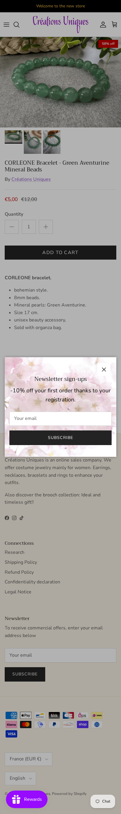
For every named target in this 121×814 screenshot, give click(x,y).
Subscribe (60, 437)
